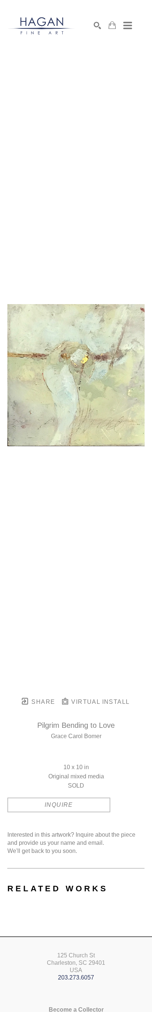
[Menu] (127, 25)
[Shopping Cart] (112, 25)
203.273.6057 (76, 977)
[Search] (97, 25)
